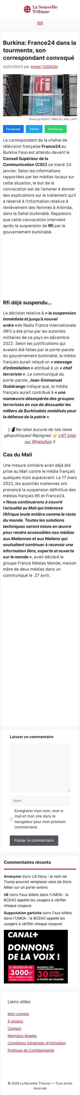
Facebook (13, 129)
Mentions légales (22, 1036)
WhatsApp (55, 129)
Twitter (34, 129)
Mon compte (18, 1014)
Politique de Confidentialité (31, 1050)
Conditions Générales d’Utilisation (37, 1043)
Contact (14, 1028)
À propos (15, 1021)
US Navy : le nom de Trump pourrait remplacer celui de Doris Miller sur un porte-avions (37, 882)
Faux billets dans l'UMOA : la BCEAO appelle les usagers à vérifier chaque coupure (36, 900)
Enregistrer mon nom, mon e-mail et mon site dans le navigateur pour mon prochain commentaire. (40, 819)
